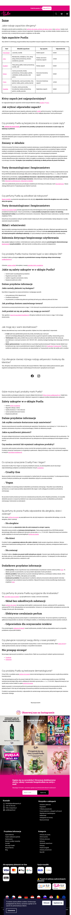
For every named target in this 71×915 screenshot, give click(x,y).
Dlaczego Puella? (10, 845)
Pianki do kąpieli (44, 847)
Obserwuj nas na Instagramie (38, 712)
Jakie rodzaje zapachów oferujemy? (19, 25)
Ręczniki (42, 852)
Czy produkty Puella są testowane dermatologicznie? (27, 670)
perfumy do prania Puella (12, 126)
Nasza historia (9, 847)
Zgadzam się (58, 903)
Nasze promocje (44, 820)
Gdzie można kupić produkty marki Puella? (22, 391)
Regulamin (43, 806)
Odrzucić (46, 903)
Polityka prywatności (46, 809)
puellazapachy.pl (10, 810)
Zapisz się (43, 792)
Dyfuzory (42, 841)
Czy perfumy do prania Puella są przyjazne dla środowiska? (30, 593)
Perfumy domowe (45, 839)
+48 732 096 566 (10, 805)
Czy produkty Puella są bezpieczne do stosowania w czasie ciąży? (33, 123)
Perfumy (42, 845)
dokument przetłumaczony (12, 181)
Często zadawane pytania (12, 837)
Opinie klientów (9, 834)
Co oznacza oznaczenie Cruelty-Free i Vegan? (23, 462)
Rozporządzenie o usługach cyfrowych (51, 811)
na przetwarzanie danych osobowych (45, 787)
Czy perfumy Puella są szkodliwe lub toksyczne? (25, 196)
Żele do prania (44, 837)
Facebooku (50, 346)
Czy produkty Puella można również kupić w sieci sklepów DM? (32, 254)
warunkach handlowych (15, 452)
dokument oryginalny (27, 181)
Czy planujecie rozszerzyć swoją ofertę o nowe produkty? (29, 640)
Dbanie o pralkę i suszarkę (12, 841)
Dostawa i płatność (45, 804)
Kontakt (7, 843)
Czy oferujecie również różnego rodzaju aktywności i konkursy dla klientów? (33, 361)
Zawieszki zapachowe (46, 843)
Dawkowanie (9, 839)
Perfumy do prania (45, 834)
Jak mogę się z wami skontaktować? (19, 327)
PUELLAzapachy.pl (11, 808)
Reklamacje (43, 815)
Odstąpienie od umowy (46, 817)
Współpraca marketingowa (47, 813)
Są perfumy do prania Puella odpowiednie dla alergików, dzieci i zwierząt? (32, 512)
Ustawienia (11, 910)
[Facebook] (32, 376)
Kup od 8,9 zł (47, 8)
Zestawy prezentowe (46, 850)
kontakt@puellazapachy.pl (18, 336)
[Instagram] (38, 376)
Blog (6, 850)
